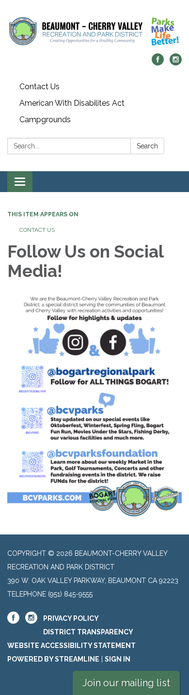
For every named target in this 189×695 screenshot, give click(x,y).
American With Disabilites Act (72, 103)
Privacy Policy (71, 618)
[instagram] (176, 62)
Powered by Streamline (53, 659)
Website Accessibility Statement (71, 645)
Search (147, 146)
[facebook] (158, 62)
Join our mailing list (126, 683)
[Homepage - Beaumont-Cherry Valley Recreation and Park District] (94, 31)
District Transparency (88, 632)
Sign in (117, 659)
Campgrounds (45, 119)
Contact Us (39, 86)
